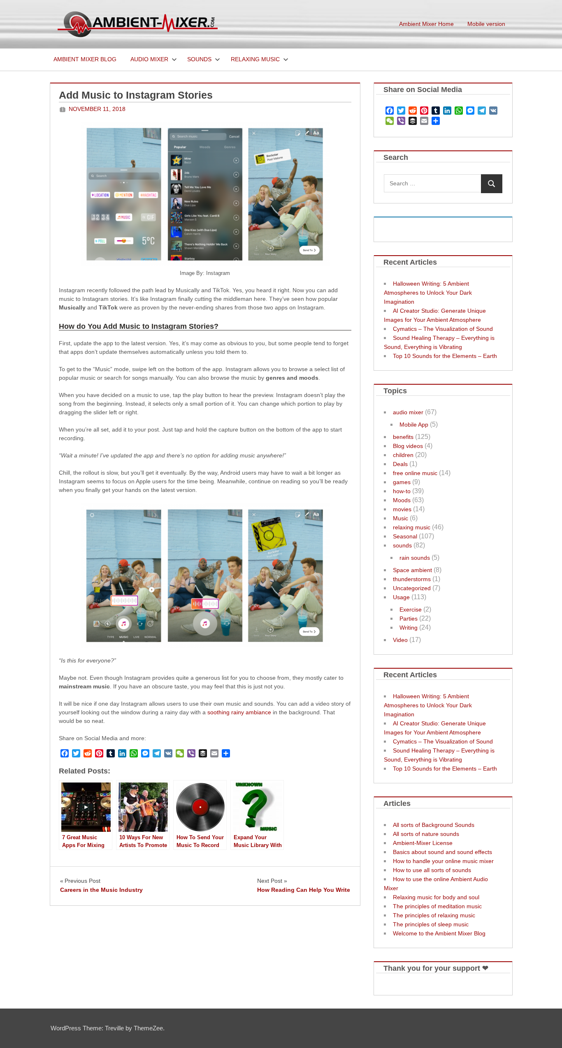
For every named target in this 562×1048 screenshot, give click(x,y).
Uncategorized (412, 588)
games (402, 482)
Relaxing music (255, 59)
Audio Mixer (149, 59)
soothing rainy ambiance (239, 712)
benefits (403, 437)
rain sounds (414, 557)
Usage (401, 597)
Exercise (410, 609)
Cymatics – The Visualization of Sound (443, 328)
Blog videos (408, 446)
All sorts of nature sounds (426, 834)
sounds (402, 545)
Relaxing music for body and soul (436, 897)
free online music (415, 473)
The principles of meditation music (437, 906)
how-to (402, 491)
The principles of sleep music (431, 924)
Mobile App (413, 424)
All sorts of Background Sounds (433, 825)
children (403, 455)
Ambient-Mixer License (423, 843)
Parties (408, 618)
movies (402, 509)
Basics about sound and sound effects (442, 852)
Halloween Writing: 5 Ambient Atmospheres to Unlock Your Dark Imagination (428, 292)
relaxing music (411, 527)
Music (400, 518)
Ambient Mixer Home (426, 24)
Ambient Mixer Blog (84, 59)
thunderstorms (412, 579)
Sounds (199, 59)
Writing (408, 627)
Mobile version (486, 24)
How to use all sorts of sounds (432, 870)
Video (400, 640)
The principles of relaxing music (434, 915)
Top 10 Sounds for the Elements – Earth (445, 356)
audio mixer (408, 412)
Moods (402, 500)
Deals (400, 464)
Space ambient (412, 570)
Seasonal (405, 536)
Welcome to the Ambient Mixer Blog (439, 933)
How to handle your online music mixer (443, 861)
